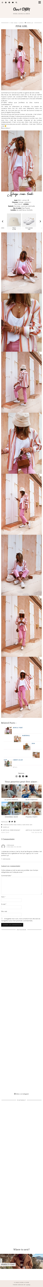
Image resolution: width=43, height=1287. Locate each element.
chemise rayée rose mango (12, 824)
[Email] (13, 2)
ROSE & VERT (18, 728)
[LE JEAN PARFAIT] (11, 791)
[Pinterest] (6, 2)
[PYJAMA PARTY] (32, 808)
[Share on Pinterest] (15, 822)
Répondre (6, 859)
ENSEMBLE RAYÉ (11, 817)
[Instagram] (2, 2)
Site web (4, 911)
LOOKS (21, 22)
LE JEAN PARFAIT (11, 800)
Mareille (6, 827)
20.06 (33, 743)
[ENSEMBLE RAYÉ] (11, 808)
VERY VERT (10, 831)
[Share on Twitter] (12, 822)
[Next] (40, 221)
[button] (40, 2)
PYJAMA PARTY (32, 817)
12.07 (5, 760)
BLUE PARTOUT (32, 800)
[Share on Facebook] (9, 822)
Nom (3, 897)
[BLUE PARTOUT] (32, 791)
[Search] (16, 2)
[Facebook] (9, 2)
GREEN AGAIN (18, 760)
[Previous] (2, 221)
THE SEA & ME (34, 831)
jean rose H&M (27, 824)
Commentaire (6, 875)
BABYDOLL (26, 735)
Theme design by (21, 1284)
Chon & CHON (21, 9)
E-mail (3, 904)
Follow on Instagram (22, 1094)
